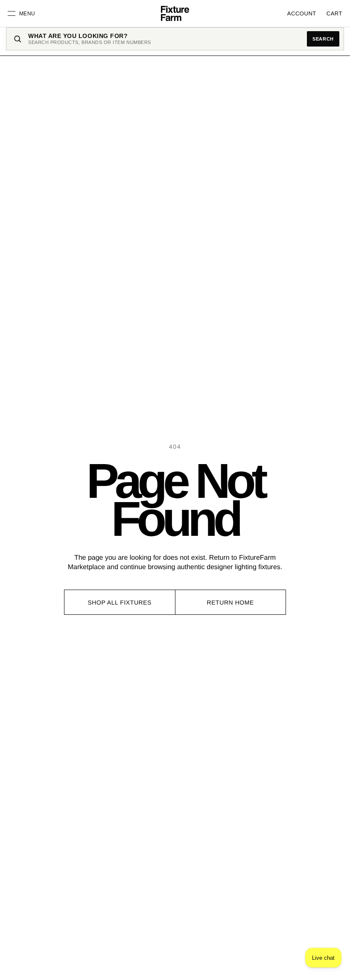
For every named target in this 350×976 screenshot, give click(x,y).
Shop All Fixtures (120, 602)
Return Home (230, 602)
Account (301, 13)
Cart (334, 13)
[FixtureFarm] (175, 13)
